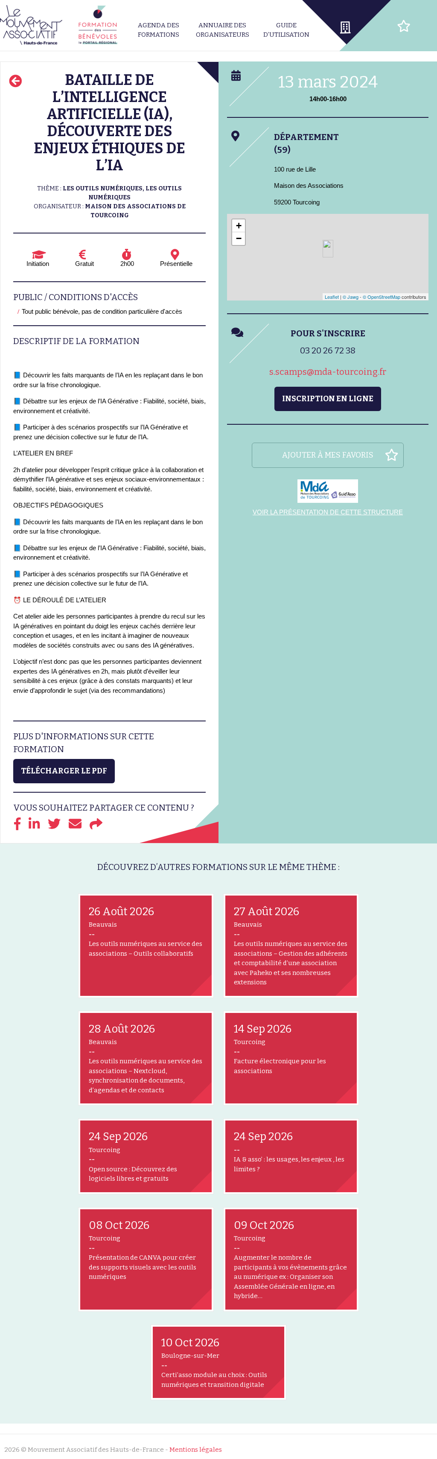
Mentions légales (195, 1449)
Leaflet (332, 296)
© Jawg (350, 296)
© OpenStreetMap (381, 296)
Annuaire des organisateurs (222, 30)
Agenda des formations (158, 30)
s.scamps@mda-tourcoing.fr (327, 372)
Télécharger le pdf (64, 771)
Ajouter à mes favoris (327, 455)
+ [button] (239, 225)
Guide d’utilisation (286, 30)
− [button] (239, 238)
